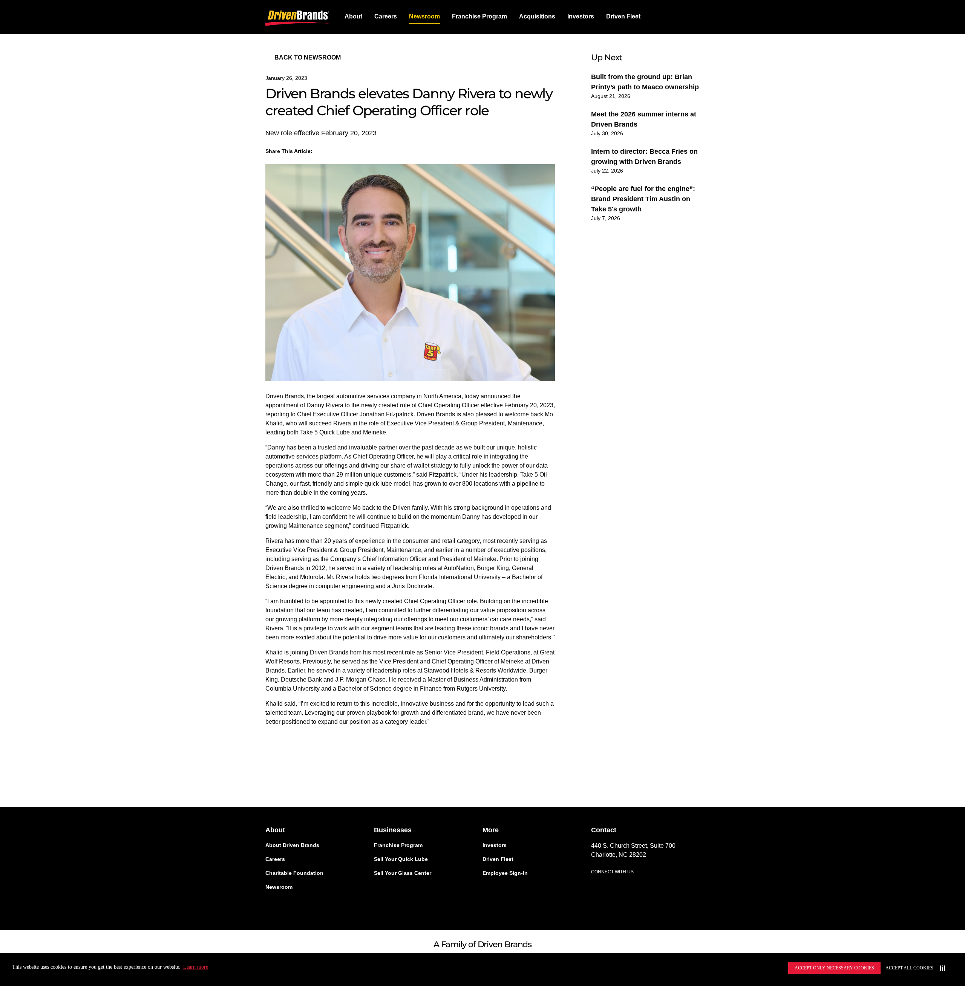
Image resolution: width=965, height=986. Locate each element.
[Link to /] (297, 17)
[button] (537, 16)
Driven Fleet (623, 16)
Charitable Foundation (294, 873)
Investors (580, 16)
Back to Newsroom (307, 57)
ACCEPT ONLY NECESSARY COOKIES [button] (834, 968)
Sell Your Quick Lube (401, 859)
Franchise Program (479, 16)
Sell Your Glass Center (402, 873)
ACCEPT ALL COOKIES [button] (909, 968)
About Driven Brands (292, 845)
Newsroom (424, 16)
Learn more (195, 967)
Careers (385, 16)
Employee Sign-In (505, 873)
